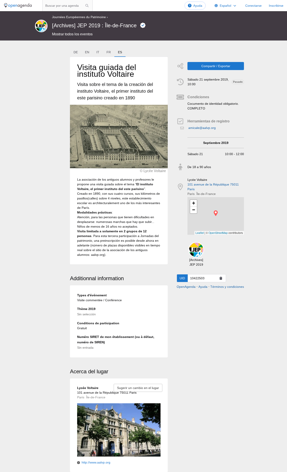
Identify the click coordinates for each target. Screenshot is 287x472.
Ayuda (197, 5)
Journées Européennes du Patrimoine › (80, 17)
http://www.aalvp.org (96, 462)
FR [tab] (109, 52)
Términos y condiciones (227, 286)
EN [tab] (87, 52)
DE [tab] (76, 52)
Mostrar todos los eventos (72, 34)
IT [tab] (97, 52)
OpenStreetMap (218, 233)
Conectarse (253, 5)
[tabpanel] (119, 160)
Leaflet (200, 233)
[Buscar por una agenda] (87, 5)
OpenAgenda (186, 286)
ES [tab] (120, 52)
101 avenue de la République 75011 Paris (213, 187)
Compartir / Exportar (215, 66)
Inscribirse (276, 5)
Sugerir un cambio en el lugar (138, 388)
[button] (216, 213)
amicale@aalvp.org (202, 128)
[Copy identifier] (221, 278)
